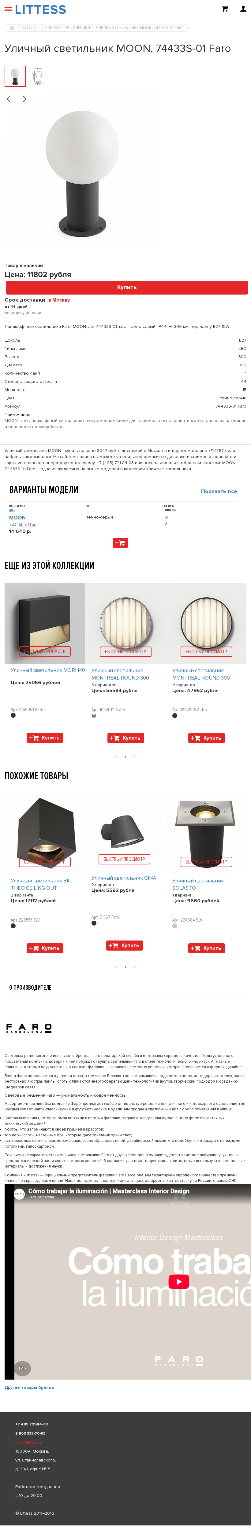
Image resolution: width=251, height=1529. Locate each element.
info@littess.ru (28, 1442)
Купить (127, 287)
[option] (45, 664)
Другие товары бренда (29, 1387)
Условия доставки (23, 312)
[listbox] (125, 1525)
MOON (17, 518)
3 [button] (135, 757)
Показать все (219, 491)
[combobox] (61, 299)
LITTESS (41, 9)
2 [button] (125, 757)
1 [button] (116, 757)
